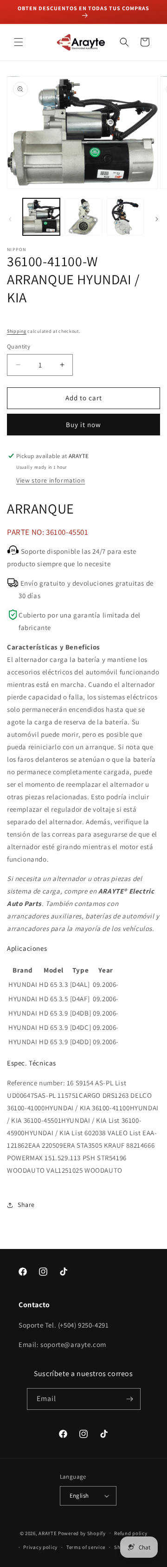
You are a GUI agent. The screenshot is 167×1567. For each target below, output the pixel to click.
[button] (18, 42)
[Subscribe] (130, 1399)
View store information (50, 480)
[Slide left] (10, 219)
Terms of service (85, 1547)
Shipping (16, 331)
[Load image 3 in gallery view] (125, 216)
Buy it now (83, 424)
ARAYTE (48, 1533)
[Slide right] (157, 219)
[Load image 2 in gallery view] (83, 216)
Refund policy (130, 1533)
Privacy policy (40, 1547)
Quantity (18, 346)
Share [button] (26, 1204)
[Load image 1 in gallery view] (41, 216)
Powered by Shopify (82, 1533)
